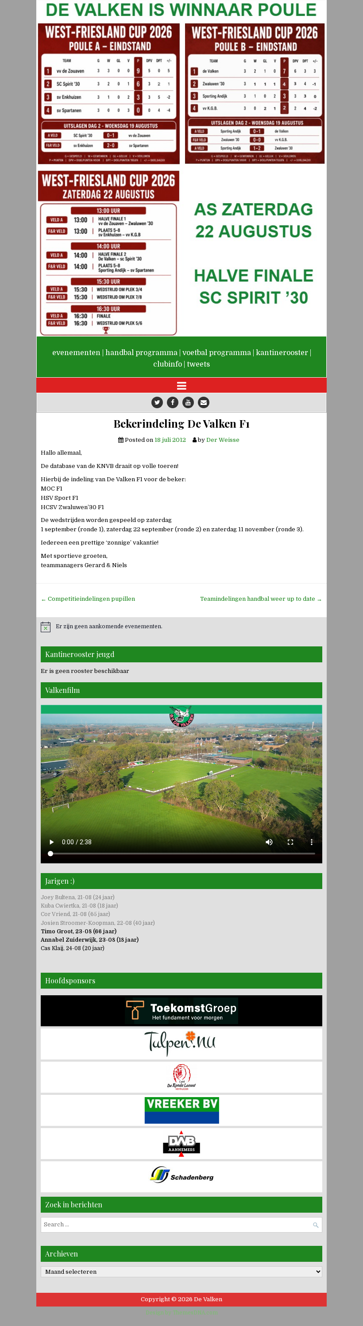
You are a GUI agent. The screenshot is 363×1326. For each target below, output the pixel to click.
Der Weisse (222, 440)
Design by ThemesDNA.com (182, 1313)
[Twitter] (157, 402)
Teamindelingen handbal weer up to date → (261, 598)
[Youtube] (188, 402)
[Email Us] (203, 402)
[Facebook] (172, 402)
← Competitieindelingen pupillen (88, 598)
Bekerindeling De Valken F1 (181, 423)
